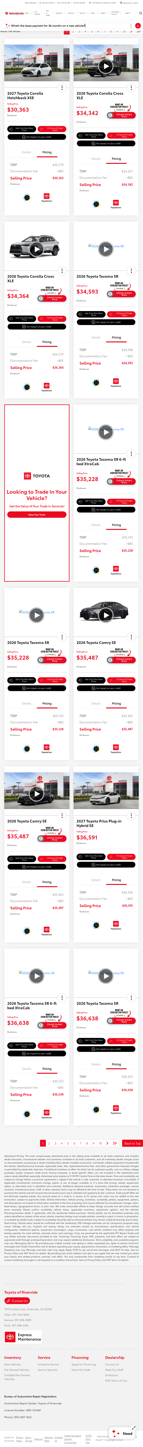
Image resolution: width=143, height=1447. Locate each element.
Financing (80, 1357)
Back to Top (133, 1143)
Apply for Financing (84, 1364)
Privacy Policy (19, 1439)
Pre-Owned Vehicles (17, 1370)
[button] (62, 87)
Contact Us (19, 1300)
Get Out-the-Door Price (24, 129)
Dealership (114, 1357)
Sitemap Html (48, 1439)
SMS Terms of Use (116, 1380)
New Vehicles (12, 1364)
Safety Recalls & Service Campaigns (72, 1439)
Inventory (12, 1357)
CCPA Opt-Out (89, 1439)
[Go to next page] (131, 31)
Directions (111, 1375)
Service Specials (48, 1370)
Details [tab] (26, 152)
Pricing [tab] (47, 152)
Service (44, 1357)
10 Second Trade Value (55, 129)
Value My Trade (81, 1370)
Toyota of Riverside (9, 1439)
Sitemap (38, 1438)
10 (124, 31)
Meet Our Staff (114, 1370)
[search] (140, 13)
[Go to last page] (138, 31)
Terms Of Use (28, 1439)
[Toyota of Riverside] (14, 12)
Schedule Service (48, 1364)
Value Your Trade (36, 514)
